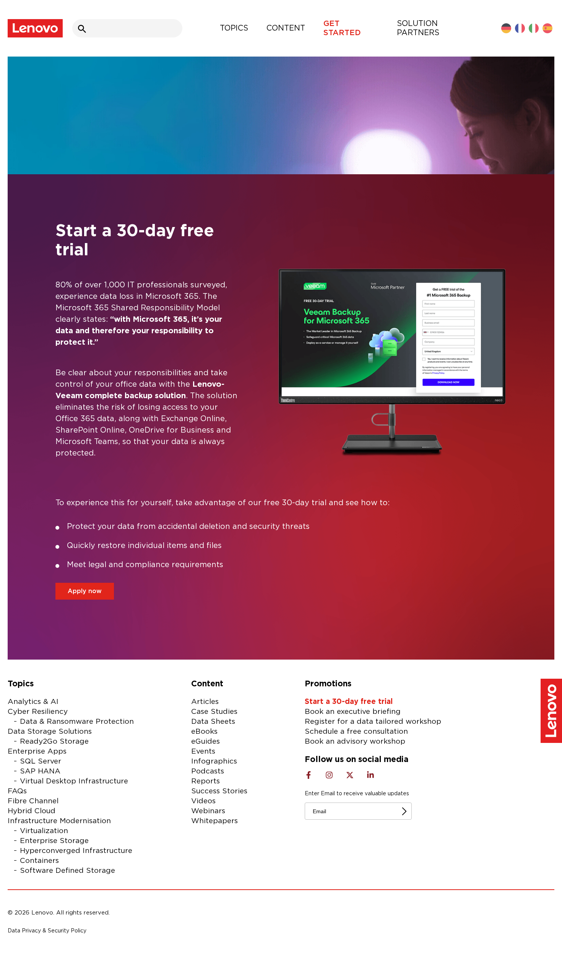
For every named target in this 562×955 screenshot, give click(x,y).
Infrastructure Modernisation (59, 821)
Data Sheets (213, 721)
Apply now (85, 591)
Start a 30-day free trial (349, 701)
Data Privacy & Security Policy (47, 931)
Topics (234, 28)
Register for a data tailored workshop (373, 721)
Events (203, 751)
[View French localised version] (520, 28)
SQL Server (40, 761)
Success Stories (219, 791)
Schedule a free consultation (356, 731)
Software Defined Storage (67, 870)
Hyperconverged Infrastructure (76, 850)
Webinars (208, 811)
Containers (39, 860)
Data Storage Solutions (50, 731)
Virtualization (44, 831)
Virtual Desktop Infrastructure (74, 781)
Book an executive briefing (353, 711)
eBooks (204, 731)
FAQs (17, 791)
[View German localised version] (506, 28)
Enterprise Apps (37, 751)
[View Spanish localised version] (547, 28)
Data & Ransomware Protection (77, 721)
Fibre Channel (33, 801)
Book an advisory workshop (355, 741)
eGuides (205, 741)
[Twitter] (350, 775)
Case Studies (214, 711)
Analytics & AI (33, 701)
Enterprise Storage (54, 841)
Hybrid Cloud (31, 811)
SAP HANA (40, 771)
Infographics (214, 761)
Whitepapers (214, 821)
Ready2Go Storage (54, 741)
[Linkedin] (370, 775)
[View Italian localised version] (534, 28)
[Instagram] (329, 775)
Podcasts (207, 771)
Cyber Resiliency (38, 711)
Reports (205, 781)
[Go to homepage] (551, 712)
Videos (203, 801)
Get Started (342, 28)
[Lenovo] (35, 28)
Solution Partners (418, 28)
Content (285, 28)
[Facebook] (308, 775)
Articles (205, 701)
